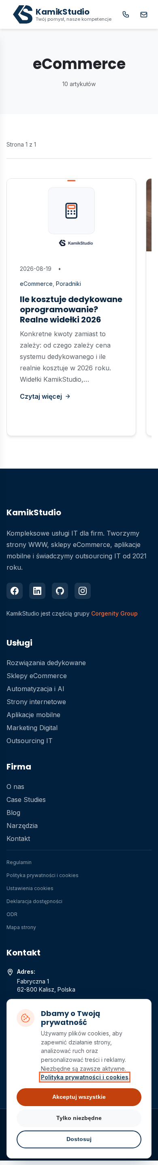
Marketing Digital (32, 728)
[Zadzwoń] (126, 14)
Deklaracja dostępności (34, 901)
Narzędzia (22, 825)
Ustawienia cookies (29, 888)
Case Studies (26, 799)
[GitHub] (60, 591)
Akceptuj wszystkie (79, 1097)
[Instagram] (83, 591)
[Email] (144, 14)
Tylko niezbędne (79, 1118)
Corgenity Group (114, 613)
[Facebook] (14, 591)
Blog (13, 812)
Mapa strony (21, 927)
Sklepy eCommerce (36, 676)
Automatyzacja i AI (35, 689)
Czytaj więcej (41, 396)
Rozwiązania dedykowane (46, 663)
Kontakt (18, 838)
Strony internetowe (36, 702)
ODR (11, 914)
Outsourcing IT (29, 741)
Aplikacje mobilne (33, 715)
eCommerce (36, 283)
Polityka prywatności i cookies (42, 875)
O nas (15, 786)
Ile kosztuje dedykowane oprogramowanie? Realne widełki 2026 (71, 309)
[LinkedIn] (37, 591)
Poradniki (68, 283)
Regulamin (19, 862)
